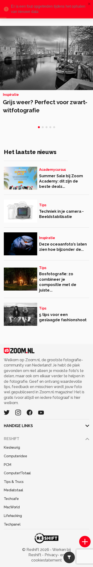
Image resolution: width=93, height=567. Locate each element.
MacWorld (12, 507)
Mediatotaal (13, 490)
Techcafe (11, 499)
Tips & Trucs (14, 482)
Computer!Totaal (17, 473)
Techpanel (12, 524)
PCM (7, 465)
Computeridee (15, 456)
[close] (89, 4)
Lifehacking (13, 516)
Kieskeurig (12, 447)
